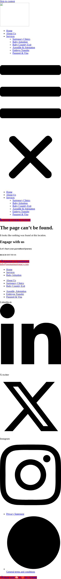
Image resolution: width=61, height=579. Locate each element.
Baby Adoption (20, 42)
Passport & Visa (20, 53)
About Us (11, 33)
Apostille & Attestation (24, 47)
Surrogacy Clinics (21, 39)
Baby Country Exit (22, 44)
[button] (30, 122)
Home (9, 30)
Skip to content (7, 1)
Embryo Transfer (21, 50)
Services (10, 36)
